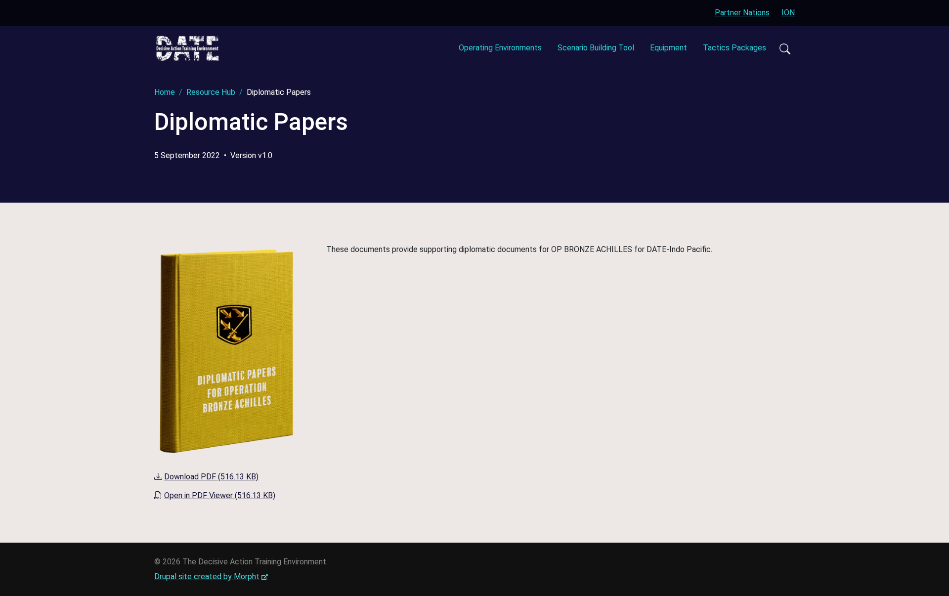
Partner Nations (742, 12)
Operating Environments (500, 47)
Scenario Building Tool (596, 47)
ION (788, 12)
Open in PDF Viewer (219, 495)
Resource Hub (210, 92)
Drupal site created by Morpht (211, 576)
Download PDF (211, 476)
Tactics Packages (734, 47)
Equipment (668, 47)
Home (164, 92)
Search (784, 48)
